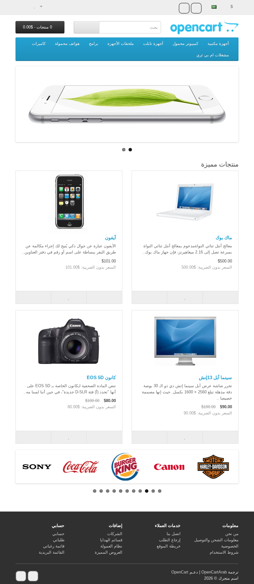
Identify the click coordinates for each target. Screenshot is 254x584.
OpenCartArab (214, 572)
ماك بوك (224, 237)
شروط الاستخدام (224, 552)
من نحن (232, 533)
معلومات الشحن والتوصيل (216, 540)
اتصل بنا (174, 533)
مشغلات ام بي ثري (212, 55)
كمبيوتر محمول (185, 43)
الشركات (114, 533)
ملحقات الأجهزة (120, 43)
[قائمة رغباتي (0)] (35, 6)
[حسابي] (44, 6)
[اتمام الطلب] (20, 6)
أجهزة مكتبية (218, 43)
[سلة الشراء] (28, 6)
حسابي (58, 533)
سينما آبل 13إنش (215, 377)
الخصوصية (230, 546)
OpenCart (179, 572)
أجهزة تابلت (153, 43)
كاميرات (39, 43)
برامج (93, 43)
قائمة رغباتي (53, 546)
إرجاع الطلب (170, 540)
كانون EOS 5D (101, 377)
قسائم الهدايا (111, 540)
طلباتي (58, 540)
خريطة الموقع (169, 546)
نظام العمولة (111, 546)
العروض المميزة (108, 552)
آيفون (110, 237)
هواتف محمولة (67, 43)
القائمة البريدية (51, 552)
